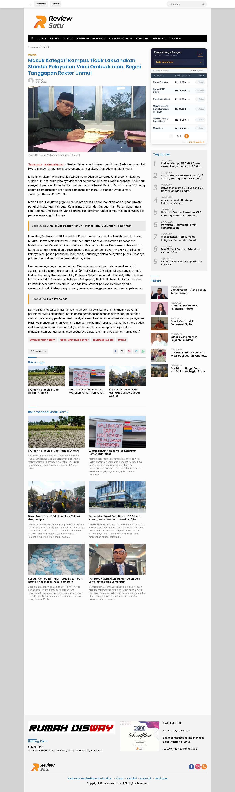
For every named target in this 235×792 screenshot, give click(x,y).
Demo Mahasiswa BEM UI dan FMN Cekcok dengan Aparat (125, 392)
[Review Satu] (54, 21)
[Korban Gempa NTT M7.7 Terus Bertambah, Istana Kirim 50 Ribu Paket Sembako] (56, 559)
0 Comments (38, 351)
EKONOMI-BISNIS (119, 38)
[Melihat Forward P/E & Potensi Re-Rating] (159, 308)
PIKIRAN (55, 38)
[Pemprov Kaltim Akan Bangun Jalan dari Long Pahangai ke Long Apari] (117, 559)
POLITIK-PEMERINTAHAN (91, 38)
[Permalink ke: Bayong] (31, 80)
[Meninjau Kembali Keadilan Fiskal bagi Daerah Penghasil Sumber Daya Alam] (158, 355)
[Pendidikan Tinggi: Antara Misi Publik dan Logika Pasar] (159, 370)
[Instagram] (198, 767)
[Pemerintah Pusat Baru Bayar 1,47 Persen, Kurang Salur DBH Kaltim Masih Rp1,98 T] (117, 497)
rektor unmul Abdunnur (74, 340)
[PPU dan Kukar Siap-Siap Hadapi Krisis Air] (46, 376)
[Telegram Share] (136, 351)
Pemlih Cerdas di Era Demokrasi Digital (183, 323)
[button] (203, 4)
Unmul (122, 340)
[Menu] (30, 4)
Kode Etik (145, 778)
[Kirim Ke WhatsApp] (143, 351)
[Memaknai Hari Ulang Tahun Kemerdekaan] (159, 292)
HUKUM (68, 38)
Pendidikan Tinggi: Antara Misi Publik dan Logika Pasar (187, 370)
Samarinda (35, 164)
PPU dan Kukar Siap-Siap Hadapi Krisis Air (43, 391)
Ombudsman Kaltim (42, 340)
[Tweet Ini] (122, 351)
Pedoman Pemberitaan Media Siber (90, 778)
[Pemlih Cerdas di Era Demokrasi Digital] (159, 323)
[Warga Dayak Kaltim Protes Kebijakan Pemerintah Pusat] (87, 376)
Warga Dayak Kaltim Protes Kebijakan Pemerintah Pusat (86, 391)
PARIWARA (159, 38)
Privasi (119, 778)
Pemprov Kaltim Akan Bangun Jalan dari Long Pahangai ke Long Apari (114, 580)
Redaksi (132, 778)
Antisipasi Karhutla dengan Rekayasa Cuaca (178, 202)
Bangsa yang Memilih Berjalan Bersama (183, 338)
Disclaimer (161, 778)
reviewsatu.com (54, 164)
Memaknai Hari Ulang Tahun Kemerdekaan (178, 226)
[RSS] (204, 767)
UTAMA (41, 38)
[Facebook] (191, 767)
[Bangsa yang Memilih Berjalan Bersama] (159, 339)
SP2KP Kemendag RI (196, 142)
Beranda (41, 3)
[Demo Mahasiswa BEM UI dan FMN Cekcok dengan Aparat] (127, 376)
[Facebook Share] (115, 351)
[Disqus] (87, 658)
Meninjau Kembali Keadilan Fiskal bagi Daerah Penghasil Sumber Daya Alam (188, 354)
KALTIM (174, 38)
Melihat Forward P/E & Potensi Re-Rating (184, 307)
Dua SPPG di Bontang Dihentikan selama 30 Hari (181, 251)
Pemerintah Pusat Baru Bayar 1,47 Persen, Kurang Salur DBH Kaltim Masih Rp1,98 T (115, 518)
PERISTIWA (142, 38)
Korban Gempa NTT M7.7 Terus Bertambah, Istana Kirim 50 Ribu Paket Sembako (55, 580)
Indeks (55, 3)
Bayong (39, 79)
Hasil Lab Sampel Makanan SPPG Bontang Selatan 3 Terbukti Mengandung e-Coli (181, 214)
